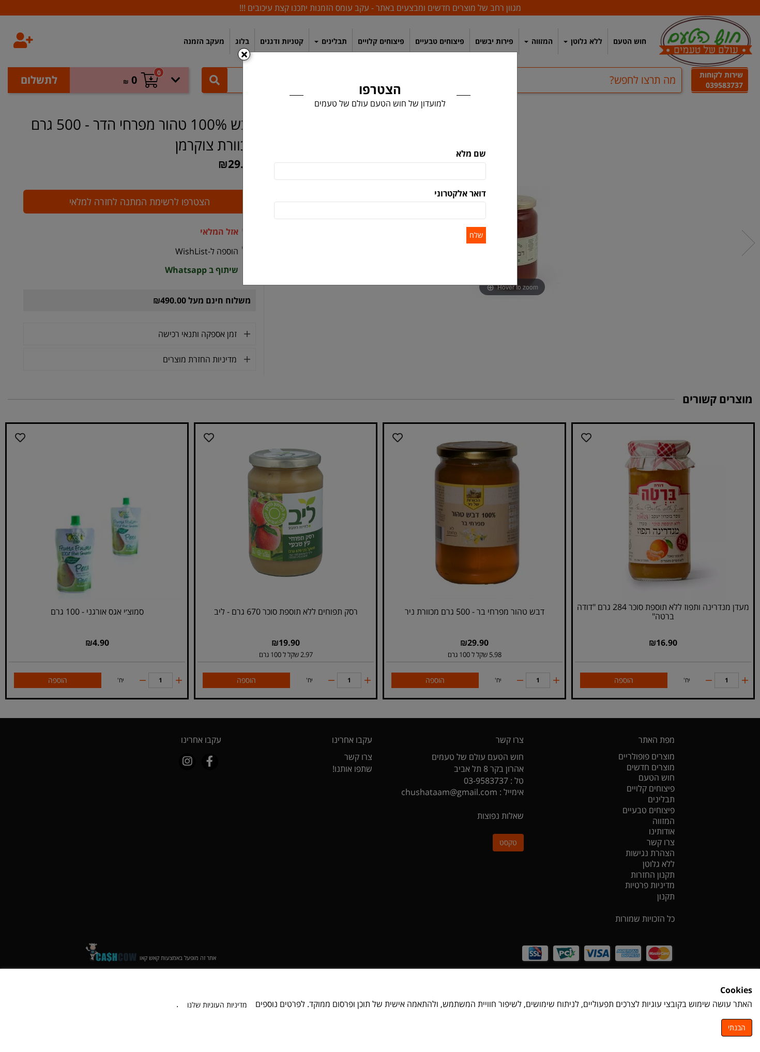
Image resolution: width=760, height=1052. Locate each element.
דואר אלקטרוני (460, 193)
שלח (476, 235)
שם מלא (471, 153)
